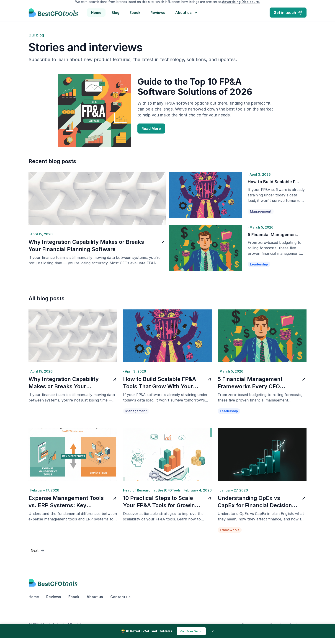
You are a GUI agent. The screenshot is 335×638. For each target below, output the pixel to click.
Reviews (157, 12)
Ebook (134, 12)
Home (96, 12)
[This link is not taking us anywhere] (53, 12)
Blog (115, 12)
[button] (186, 12)
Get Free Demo (191, 631)
